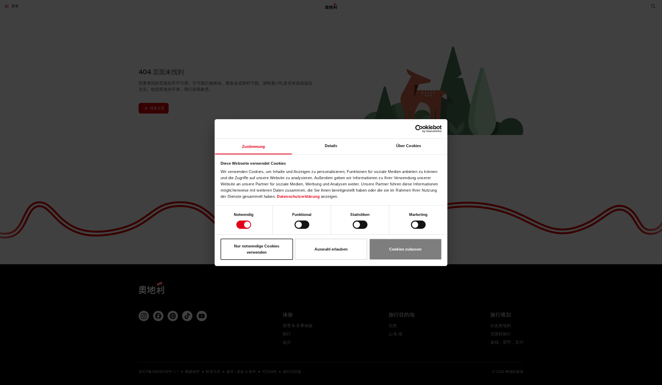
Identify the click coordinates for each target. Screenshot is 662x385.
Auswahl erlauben (331, 249)
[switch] (302, 225)
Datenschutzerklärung (298, 196)
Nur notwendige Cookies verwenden (256, 249)
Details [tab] (331, 145)
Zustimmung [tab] (253, 146)
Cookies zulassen (405, 249)
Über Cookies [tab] (408, 145)
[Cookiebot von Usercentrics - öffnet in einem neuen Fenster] (419, 129)
